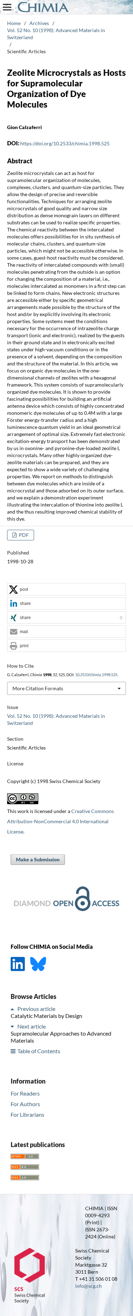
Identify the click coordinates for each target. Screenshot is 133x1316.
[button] (66, 589)
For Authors (25, 1103)
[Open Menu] (7, 7)
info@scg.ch (88, 1286)
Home (14, 23)
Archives (39, 23)
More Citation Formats (37, 688)
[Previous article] (13, 1008)
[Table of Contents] (13, 1051)
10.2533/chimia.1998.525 (96, 675)
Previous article (36, 1008)
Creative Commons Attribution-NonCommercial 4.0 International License (60, 821)
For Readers (25, 1093)
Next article (31, 1026)
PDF (23, 535)
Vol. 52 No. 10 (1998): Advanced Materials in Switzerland (56, 33)
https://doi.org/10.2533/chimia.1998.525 (65, 143)
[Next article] (13, 1026)
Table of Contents (38, 1051)
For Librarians (27, 1114)
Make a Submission (38, 859)
